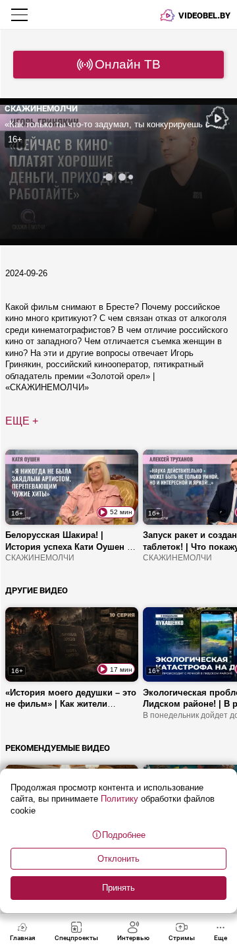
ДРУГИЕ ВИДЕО (36, 590)
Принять (118, 888)
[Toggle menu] (20, 14)
